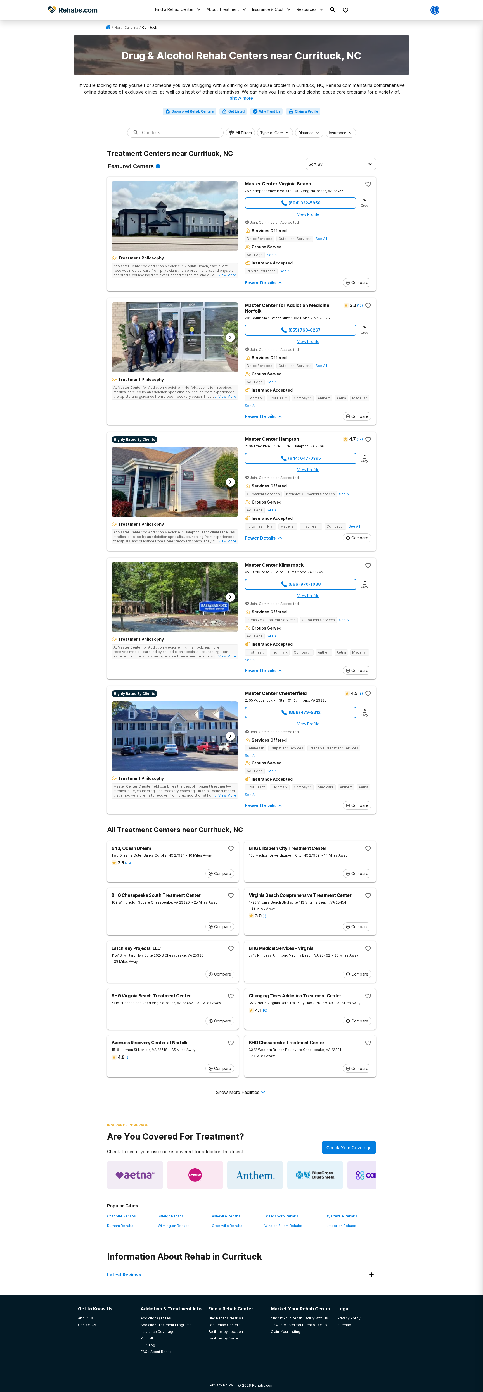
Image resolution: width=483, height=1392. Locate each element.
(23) (128, 863)
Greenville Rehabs (227, 1226)
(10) (360, 305)
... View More (225, 275)
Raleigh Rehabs (171, 1216)
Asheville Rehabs (226, 1216)
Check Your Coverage (348, 1147)
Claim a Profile (306, 111)
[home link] (108, 27)
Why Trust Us (269, 111)
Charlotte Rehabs (121, 1216)
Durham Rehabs (120, 1226)
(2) (127, 1057)
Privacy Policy (221, 1385)
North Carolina (126, 27)
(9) (361, 693)
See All (321, 239)
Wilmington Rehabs (174, 1226)
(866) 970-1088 (304, 584)
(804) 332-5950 (304, 203)
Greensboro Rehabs (281, 1216)
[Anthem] (255, 1175)
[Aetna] (135, 1175)
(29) (360, 439)
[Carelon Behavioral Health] (375, 1175)
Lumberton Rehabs (340, 1226)
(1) (264, 916)
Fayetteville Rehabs (341, 1216)
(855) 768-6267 (304, 330)
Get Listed (236, 111)
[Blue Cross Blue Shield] (315, 1175)
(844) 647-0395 (304, 458)
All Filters (244, 132)
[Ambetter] (195, 1175)
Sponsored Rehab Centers (193, 111)
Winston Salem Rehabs (283, 1226)
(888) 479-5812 (305, 712)
